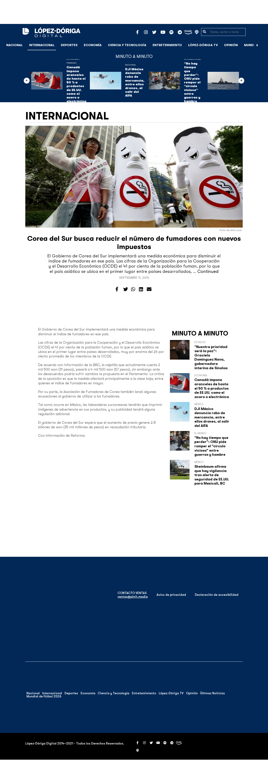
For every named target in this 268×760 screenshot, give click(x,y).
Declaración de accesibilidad (216, 594)
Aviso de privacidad (171, 594)
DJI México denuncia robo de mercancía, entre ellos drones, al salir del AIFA (134, 82)
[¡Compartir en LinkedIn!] (141, 289)
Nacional (14, 45)
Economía (93, 45)
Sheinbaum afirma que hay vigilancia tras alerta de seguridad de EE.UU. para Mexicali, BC (211, 475)
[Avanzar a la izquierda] (27, 81)
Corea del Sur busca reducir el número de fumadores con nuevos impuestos (134, 242)
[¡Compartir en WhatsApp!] (133, 289)
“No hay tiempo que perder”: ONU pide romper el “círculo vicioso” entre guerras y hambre (192, 82)
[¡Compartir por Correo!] (149, 289)
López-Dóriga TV (203, 45)
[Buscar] (263, 45)
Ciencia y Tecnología (127, 45)
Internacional (42, 45)
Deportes (69, 45)
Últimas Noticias (212, 693)
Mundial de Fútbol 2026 (43, 696)
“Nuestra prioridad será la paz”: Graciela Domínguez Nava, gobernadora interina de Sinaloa (211, 357)
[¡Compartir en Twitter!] (125, 289)
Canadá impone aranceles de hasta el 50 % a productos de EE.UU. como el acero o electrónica (76, 84)
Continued (208, 271)
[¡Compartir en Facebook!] (116, 289)
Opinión (231, 45)
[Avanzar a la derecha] (257, 45)
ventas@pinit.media (133, 596)
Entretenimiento (167, 45)
